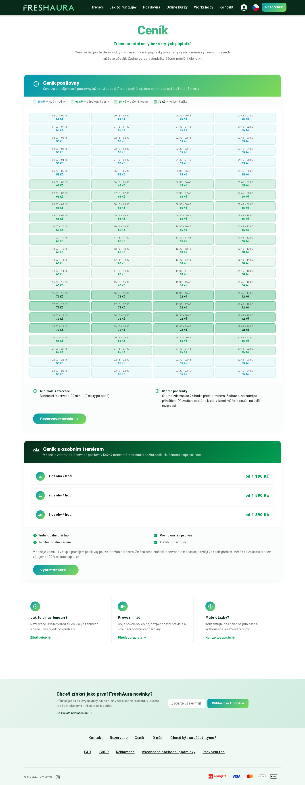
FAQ (87, 752)
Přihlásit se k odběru (228, 703)
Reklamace (125, 752)
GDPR (104, 752)
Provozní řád (214, 752)
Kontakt (96, 738)
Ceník (139, 738)
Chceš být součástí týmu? (193, 738)
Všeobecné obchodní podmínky (168, 752)
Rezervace (274, 7)
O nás (157, 738)
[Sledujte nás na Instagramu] (58, 777)
